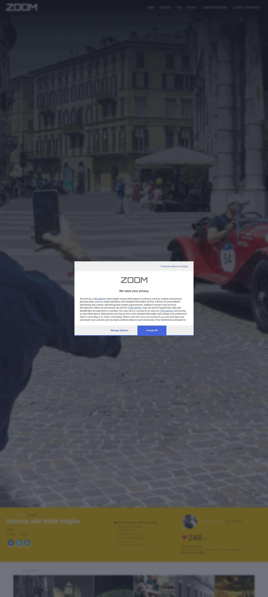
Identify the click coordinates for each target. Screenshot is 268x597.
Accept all (151, 330)
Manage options (119, 330)
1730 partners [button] (99, 298)
